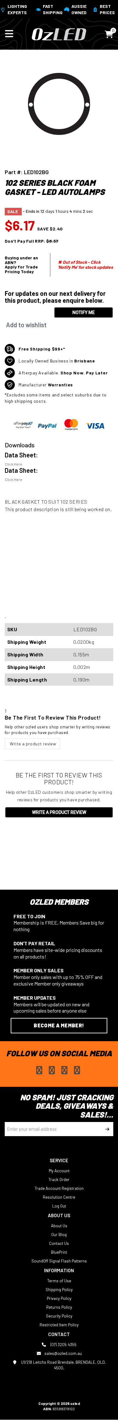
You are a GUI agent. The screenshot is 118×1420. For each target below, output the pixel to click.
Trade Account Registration (59, 1188)
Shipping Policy (59, 1289)
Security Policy (59, 1315)
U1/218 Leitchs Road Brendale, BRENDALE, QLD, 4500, (63, 1365)
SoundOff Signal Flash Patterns (59, 1260)
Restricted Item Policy (59, 1324)
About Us (59, 1225)
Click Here (13, 464)
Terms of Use (59, 1280)
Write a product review (32, 743)
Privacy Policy (59, 1298)
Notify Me (83, 312)
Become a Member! (59, 1025)
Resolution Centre (59, 1197)
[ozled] (59, 33)
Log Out (59, 1205)
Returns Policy (59, 1307)
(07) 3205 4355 (62, 1344)
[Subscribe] (106, 1129)
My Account (59, 1170)
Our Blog (59, 1234)
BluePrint (59, 1252)
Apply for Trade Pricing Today (21, 269)
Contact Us (59, 1243)
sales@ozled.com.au (63, 1353)
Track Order (59, 1179)
